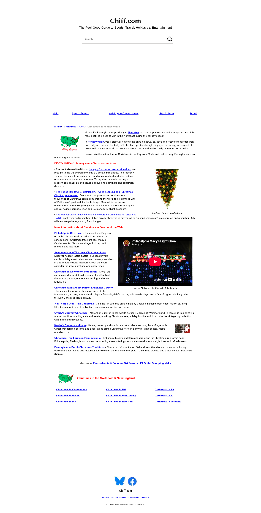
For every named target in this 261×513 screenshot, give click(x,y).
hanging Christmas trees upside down (110, 169)
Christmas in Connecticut (71, 389)
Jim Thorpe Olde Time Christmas (74, 303)
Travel (193, 113)
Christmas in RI (164, 395)
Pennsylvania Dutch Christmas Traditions (79, 347)
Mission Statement (119, 497)
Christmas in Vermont (168, 401)
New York (133, 132)
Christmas (70, 126)
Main (55, 113)
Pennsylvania (96, 141)
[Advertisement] (125, 76)
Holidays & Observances (123, 113)
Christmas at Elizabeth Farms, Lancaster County (83, 287)
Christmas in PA (164, 389)
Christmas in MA (66, 401)
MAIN (57, 126)
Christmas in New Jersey (121, 395)
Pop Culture (166, 113)
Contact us (134, 497)
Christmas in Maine (68, 395)
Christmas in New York (119, 401)
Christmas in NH (116, 389)
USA (81, 126)
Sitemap (145, 497)
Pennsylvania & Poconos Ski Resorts (115, 363)
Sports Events (80, 113)
